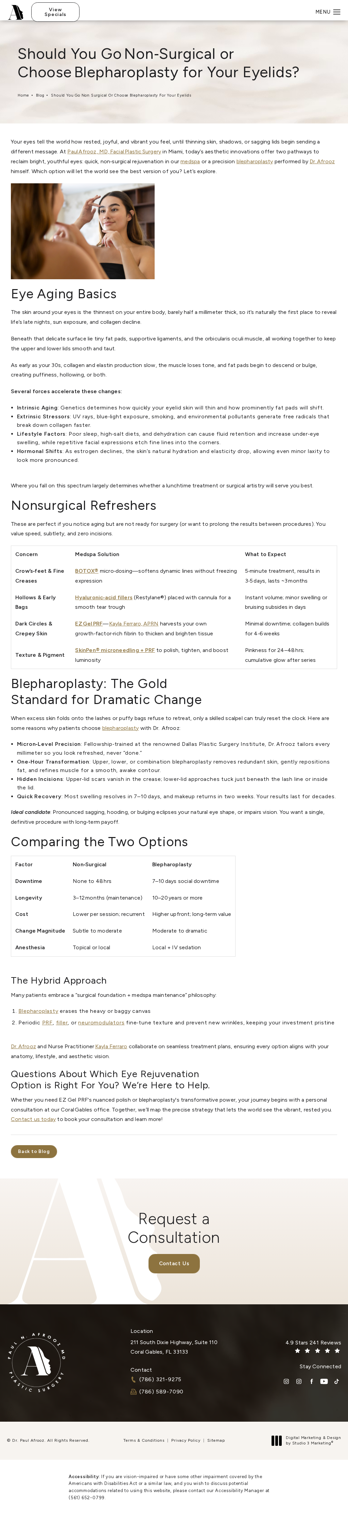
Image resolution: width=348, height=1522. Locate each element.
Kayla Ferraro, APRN (134, 623)
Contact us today (33, 1119)
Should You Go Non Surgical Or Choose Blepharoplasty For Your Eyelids (121, 95)
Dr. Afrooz (322, 161)
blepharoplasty (255, 161)
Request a (174, 1228)
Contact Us (174, 1263)
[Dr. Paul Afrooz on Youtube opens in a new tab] (324, 1381)
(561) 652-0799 (87, 1497)
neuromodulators (101, 1022)
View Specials (55, 12)
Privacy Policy (186, 1440)
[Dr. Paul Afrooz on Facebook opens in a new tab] (311, 1381)
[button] (337, 12)
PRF (47, 1022)
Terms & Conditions (143, 1440)
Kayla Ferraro (111, 1046)
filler (62, 1022)
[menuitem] (286, 1381)
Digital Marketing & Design (313, 1440)
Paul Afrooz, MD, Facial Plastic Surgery (114, 151)
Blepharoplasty (38, 1011)
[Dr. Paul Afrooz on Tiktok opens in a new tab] (336, 1381)
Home (23, 95)
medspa (190, 161)
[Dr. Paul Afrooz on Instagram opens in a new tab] (286, 1381)
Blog (40, 95)
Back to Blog (34, 1151)
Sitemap (216, 1440)
